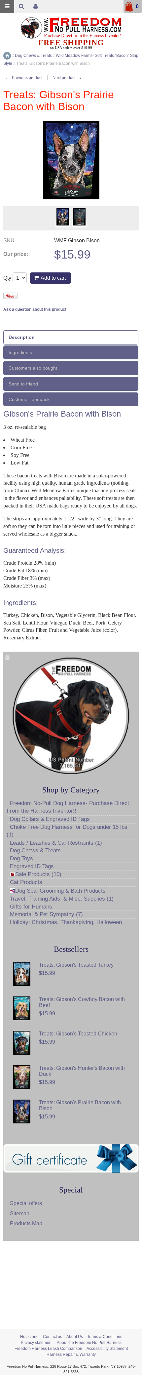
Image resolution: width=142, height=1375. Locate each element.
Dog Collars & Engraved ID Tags (50, 819)
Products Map (26, 1223)
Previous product (23, 77)
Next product (67, 77)
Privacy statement (37, 1342)
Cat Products (26, 882)
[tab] (70, 337)
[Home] (7, 56)
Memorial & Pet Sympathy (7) (46, 914)
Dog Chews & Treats (35, 850)
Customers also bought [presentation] (33, 368)
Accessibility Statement (107, 1348)
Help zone (29, 1336)
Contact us (52, 1336)
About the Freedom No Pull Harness (89, 1342)
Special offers (26, 1203)
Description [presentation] (22, 337)
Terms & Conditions (104, 1336)
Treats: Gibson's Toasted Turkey (76, 965)
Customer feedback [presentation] (29, 399)
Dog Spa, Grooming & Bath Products (60, 891)
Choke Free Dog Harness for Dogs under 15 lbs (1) (67, 831)
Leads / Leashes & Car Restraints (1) (56, 843)
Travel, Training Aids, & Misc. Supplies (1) (62, 899)
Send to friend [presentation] (23, 383)
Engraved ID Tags (32, 866)
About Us (74, 1336)
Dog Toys (21, 858)
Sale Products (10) (38, 874)
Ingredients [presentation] (20, 352)
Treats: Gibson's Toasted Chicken (78, 1033)
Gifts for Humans (31, 907)
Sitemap (19, 1213)
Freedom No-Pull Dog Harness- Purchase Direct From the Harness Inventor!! (68, 807)
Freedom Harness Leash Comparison (48, 1348)
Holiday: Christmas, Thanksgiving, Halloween (66, 922)
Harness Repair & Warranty (71, 1354)
